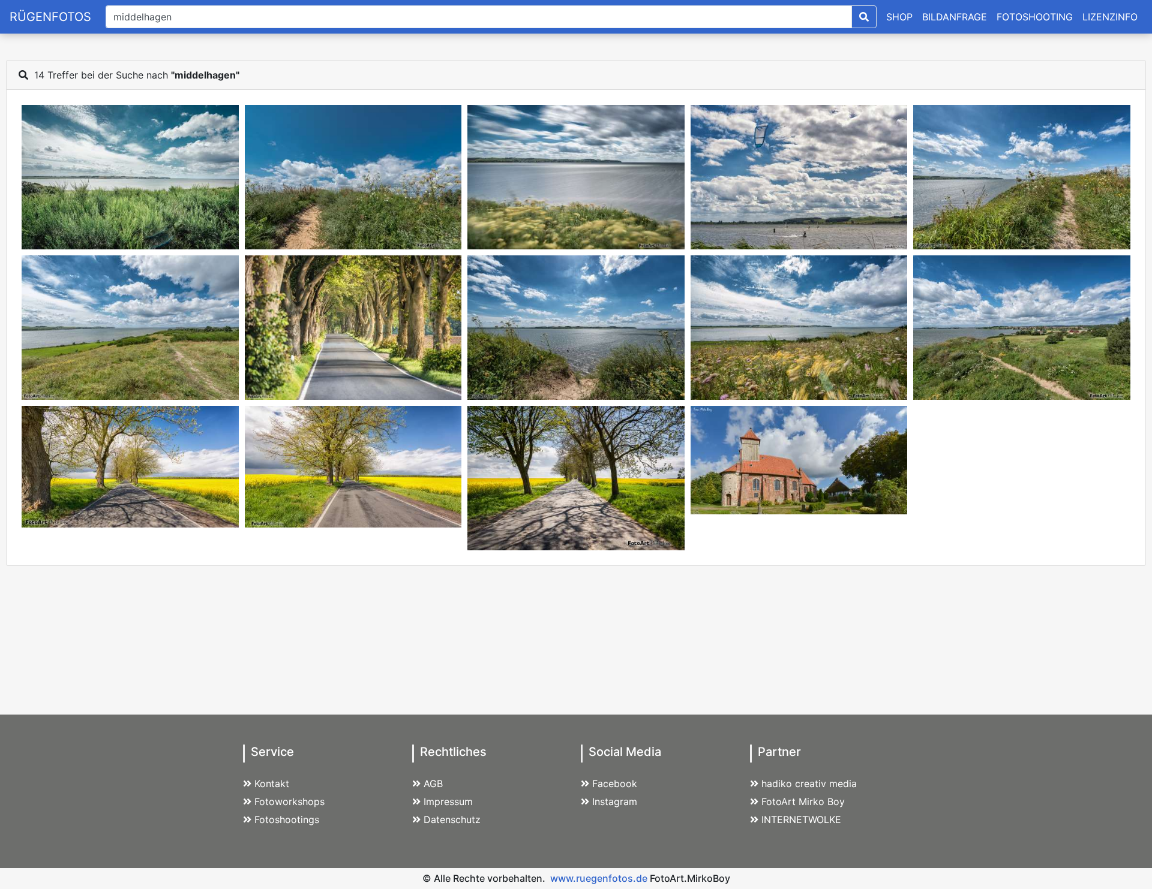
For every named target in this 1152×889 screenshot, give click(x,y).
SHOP (899, 17)
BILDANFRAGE (954, 17)
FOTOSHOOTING (1035, 17)
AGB (433, 783)
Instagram (614, 801)
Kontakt (271, 783)
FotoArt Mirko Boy (803, 801)
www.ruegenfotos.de (598, 878)
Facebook (614, 783)
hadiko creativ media (809, 783)
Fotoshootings (286, 819)
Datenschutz (452, 819)
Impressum (448, 801)
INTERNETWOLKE (801, 819)
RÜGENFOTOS (50, 17)
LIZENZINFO (1110, 17)
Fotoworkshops (289, 801)
